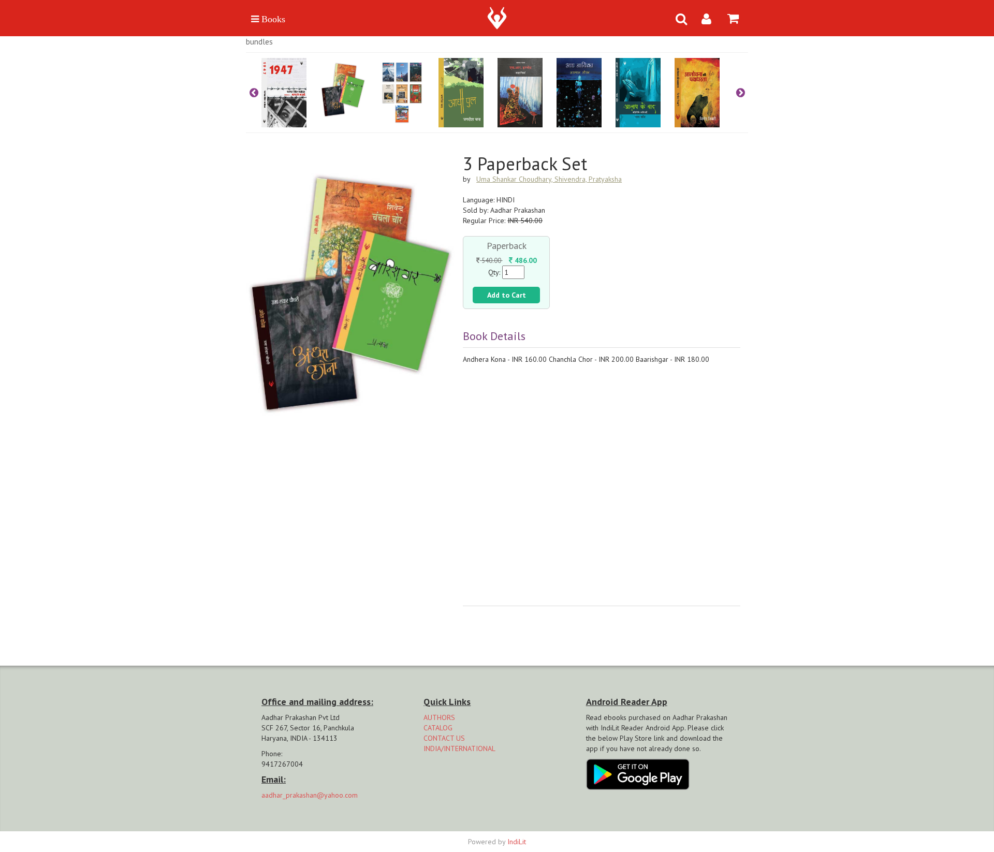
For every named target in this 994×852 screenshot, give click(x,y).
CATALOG (437, 727)
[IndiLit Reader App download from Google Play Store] (638, 773)
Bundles (259, 42)
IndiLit (516, 841)
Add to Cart (506, 295)
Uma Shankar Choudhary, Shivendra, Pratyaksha (549, 179)
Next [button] (740, 92)
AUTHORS (439, 717)
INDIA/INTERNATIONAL (459, 748)
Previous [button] (253, 92)
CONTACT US (444, 738)
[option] (290, 92)
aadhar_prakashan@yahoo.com (309, 795)
